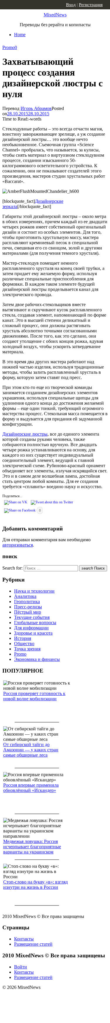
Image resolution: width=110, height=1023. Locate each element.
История (22, 638)
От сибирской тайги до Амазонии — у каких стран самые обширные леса (30, 749)
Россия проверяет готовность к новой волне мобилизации (34, 696)
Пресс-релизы (28, 606)
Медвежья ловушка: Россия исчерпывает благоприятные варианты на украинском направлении (32, 849)
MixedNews (55, 14)
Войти (20, 966)
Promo (8, 47)
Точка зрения (27, 648)
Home (20, 34)
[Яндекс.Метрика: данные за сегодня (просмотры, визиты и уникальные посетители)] (48, 997)
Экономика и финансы (37, 659)
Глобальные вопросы (35, 622)
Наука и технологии (34, 591)
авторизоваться (17, 544)
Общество (24, 643)
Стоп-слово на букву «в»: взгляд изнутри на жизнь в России (35, 884)
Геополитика (27, 601)
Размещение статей (33, 944)
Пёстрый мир (27, 612)
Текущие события (32, 617)
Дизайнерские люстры (25, 434)
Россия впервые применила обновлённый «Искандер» (31, 788)
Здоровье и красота (33, 633)
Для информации (31, 627)
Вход (71, 4)
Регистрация (91, 4)
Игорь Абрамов (36, 108)
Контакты (24, 938)
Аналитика (25, 596)
